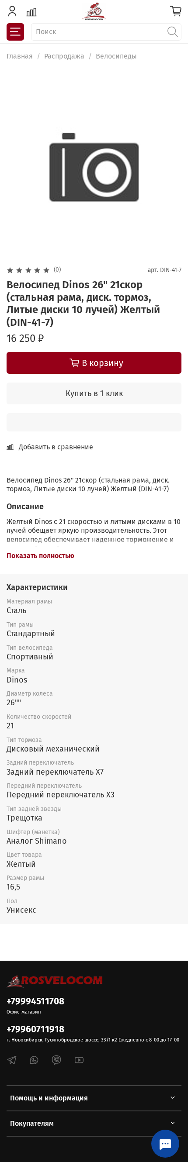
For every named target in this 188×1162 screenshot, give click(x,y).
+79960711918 (35, 1029)
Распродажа (64, 56)
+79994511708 (35, 1001)
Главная (20, 56)
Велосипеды (116, 56)
